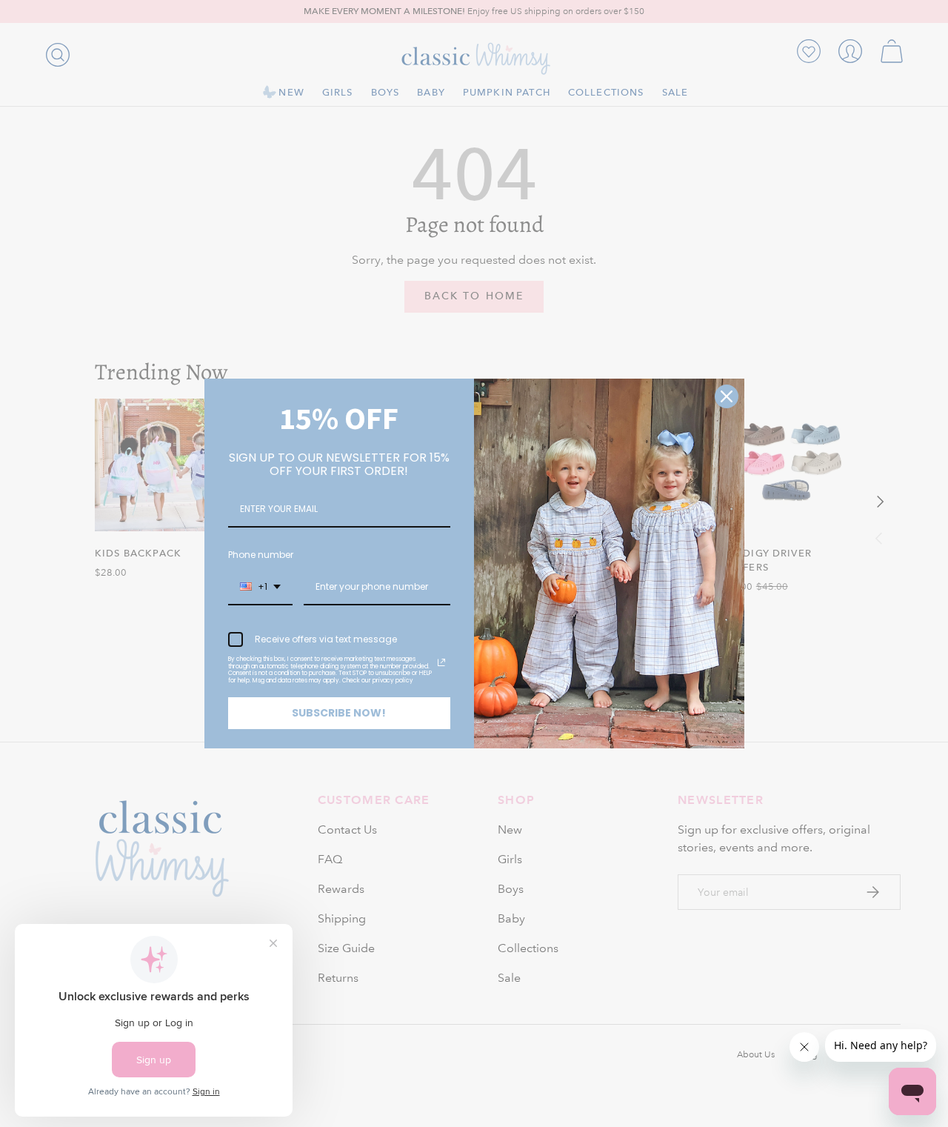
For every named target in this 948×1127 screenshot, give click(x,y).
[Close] (726, 396)
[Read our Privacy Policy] (441, 662)
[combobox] (260, 587)
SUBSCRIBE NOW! (339, 712)
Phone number (260, 554)
